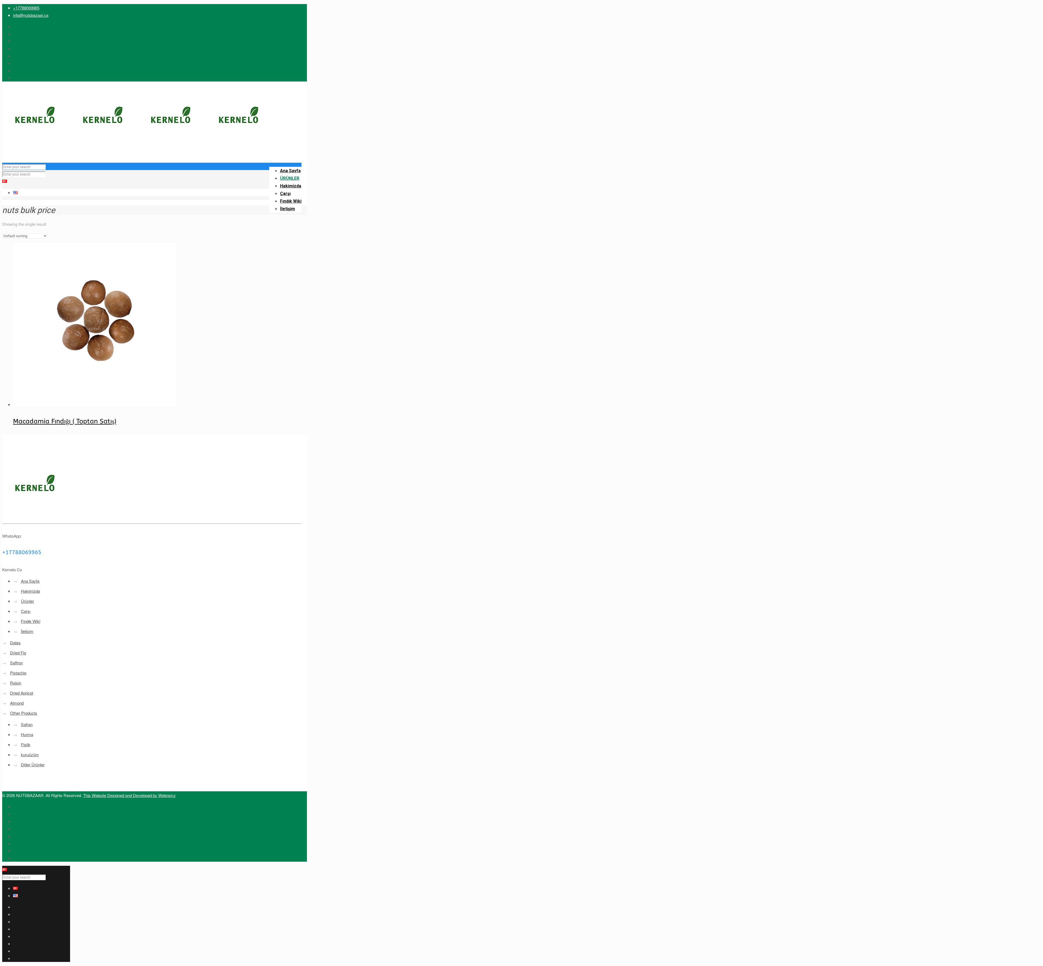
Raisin (15, 683)
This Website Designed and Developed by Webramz (129, 795)
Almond (17, 703)
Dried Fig (18, 653)
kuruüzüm (30, 754)
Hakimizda (30, 591)
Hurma (27, 734)
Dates (15, 642)
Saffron (16, 663)
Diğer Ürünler (33, 764)
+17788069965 (26, 8)
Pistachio (18, 673)
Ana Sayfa (30, 581)
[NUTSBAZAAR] (138, 152)
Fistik (25, 744)
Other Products (23, 713)
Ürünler (27, 601)
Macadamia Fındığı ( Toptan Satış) (64, 421)
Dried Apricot (21, 693)
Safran (27, 724)
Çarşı (25, 611)
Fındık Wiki (30, 621)
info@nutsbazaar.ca (30, 15)
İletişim (27, 631)
